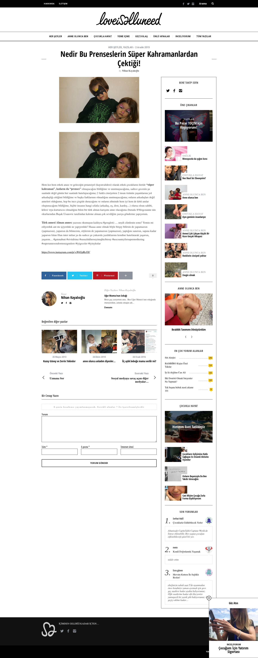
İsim (44, 447)
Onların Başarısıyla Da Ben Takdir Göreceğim (194, 478)
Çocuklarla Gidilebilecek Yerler (188, 522)
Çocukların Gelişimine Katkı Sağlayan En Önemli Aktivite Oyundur (195, 457)
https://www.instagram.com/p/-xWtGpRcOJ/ (66, 252)
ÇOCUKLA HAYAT (192, 175)
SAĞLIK (186, 155)
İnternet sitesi (127, 447)
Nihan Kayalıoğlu (130, 70)
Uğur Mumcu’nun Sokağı (115, 295)
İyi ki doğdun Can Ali (175, 372)
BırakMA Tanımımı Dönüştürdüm (189, 329)
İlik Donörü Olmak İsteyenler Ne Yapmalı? (178, 380)
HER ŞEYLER (115, 47)
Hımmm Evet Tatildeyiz (188, 427)
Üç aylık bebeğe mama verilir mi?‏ (139, 361)
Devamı (108, 307)
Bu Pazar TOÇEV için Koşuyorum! (188, 125)
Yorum (45, 414)
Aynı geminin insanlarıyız (194, 217)
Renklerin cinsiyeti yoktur (194, 255)
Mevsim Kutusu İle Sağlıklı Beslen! (186, 576)
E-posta (85, 447)
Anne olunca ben (190, 197)
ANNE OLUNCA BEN (194, 194)
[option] (59, 346)
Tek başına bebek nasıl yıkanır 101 (179, 389)
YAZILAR (128, 47)
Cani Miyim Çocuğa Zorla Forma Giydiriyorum (193, 497)
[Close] (209, 598)
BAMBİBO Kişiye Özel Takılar (176, 365)
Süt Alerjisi (170, 357)
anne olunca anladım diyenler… (99, 361)
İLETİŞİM (63, 4)
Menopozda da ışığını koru (195, 158)
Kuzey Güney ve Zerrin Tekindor (59, 361)
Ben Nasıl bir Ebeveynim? (194, 178)
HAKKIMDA (49, 4)
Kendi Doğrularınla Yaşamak (186, 551)
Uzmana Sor (57, 376)
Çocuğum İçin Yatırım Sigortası (233, 649)
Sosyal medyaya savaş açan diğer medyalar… (130, 377)
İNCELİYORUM (234, 644)
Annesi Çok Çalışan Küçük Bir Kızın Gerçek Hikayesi (195, 235)
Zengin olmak (188, 275)
